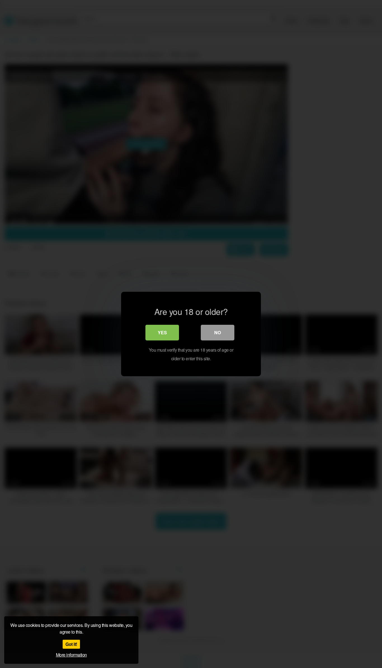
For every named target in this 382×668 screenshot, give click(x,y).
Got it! (71, 644)
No (217, 332)
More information (71, 654)
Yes (162, 332)
